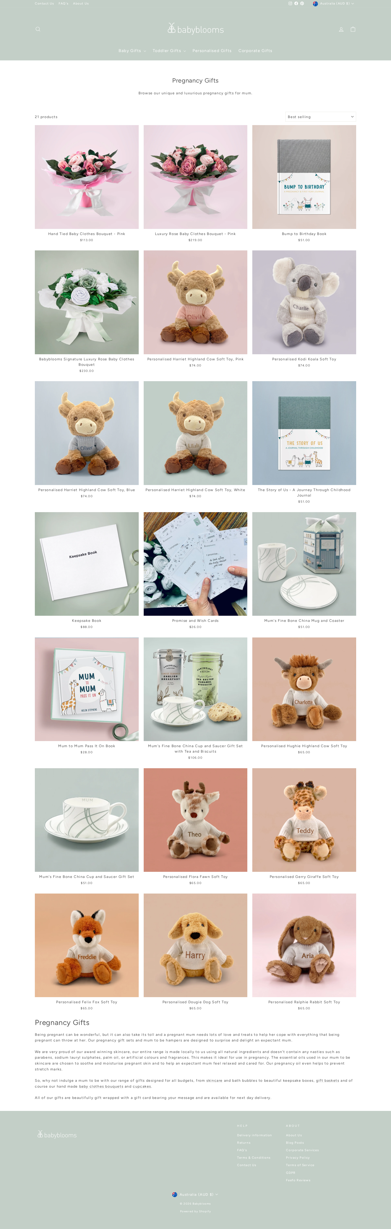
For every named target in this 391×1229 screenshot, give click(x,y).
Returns (243, 1142)
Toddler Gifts (167, 50)
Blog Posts (295, 1142)
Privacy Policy (298, 1157)
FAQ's (64, 3)
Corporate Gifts (255, 50)
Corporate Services (302, 1150)
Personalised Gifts (212, 50)
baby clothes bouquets (101, 1086)
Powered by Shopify (195, 1211)
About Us (81, 3)
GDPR (291, 1172)
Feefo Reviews (298, 1180)
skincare (214, 1080)
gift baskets (327, 1080)
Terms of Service (300, 1165)
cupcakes (142, 1086)
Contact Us (44, 3)
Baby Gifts (131, 50)
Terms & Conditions (254, 1157)
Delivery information (254, 1135)
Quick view (87, 223)
